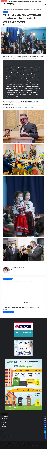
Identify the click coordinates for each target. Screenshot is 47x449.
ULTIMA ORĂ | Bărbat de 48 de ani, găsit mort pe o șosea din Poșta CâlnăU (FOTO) (24, 1)
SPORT (3, 432)
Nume (4, 297)
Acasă (5, 9)
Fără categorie (4, 428)
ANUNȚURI (4, 424)
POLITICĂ (4, 420)
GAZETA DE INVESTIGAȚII (7, 435)
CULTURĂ (8, 9)
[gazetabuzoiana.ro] (9, 4)
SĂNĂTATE (4, 430)
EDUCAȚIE (4, 426)
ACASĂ (4, 444)
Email (4, 302)
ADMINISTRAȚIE (5, 416)
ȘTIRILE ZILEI (4, 418)
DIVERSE (3, 437)
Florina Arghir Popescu (17, 267)
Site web (26, 302)
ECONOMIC (4, 434)
